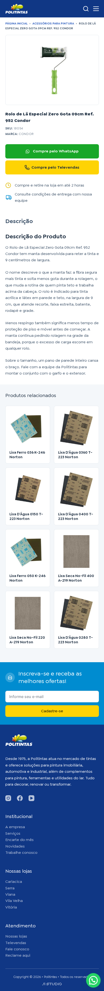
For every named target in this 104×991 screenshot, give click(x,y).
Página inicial (16, 23)
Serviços (12, 833)
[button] (93, 980)
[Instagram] (8, 798)
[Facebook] (20, 798)
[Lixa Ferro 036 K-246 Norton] (27, 428)
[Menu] (96, 9)
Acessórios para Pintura (53, 23)
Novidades (15, 846)
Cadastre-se (52, 710)
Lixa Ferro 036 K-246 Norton (27, 454)
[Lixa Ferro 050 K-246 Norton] (27, 551)
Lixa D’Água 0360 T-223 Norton (75, 454)
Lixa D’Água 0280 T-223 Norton (75, 640)
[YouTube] (31, 798)
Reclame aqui (17, 955)
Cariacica (13, 881)
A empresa (15, 826)
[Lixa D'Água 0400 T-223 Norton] (76, 490)
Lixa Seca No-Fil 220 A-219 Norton (27, 640)
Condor (26, 134)
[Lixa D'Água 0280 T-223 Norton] (76, 613)
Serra (10, 888)
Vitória (11, 907)
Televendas (15, 942)
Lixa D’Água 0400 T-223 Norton (75, 516)
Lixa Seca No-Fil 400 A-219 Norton (76, 578)
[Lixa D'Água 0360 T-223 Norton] (76, 428)
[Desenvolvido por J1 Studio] (52, 985)
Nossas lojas (16, 936)
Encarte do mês (19, 839)
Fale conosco (17, 949)
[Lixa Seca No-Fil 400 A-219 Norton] (76, 551)
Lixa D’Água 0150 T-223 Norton (26, 516)
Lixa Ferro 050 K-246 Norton (27, 578)
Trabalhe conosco (21, 852)
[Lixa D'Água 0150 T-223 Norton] (27, 490)
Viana (10, 894)
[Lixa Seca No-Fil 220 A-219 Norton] (27, 613)
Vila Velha (14, 900)
